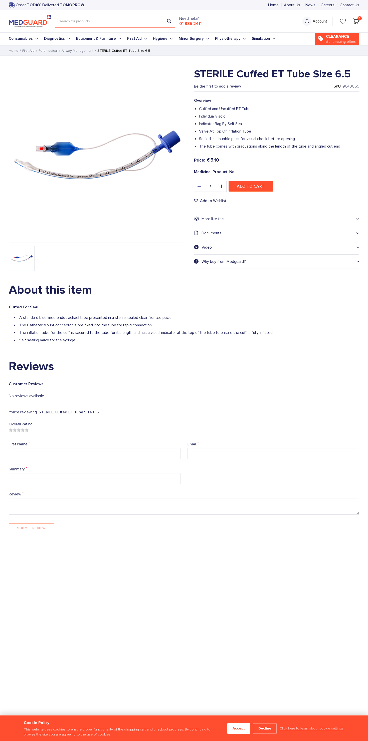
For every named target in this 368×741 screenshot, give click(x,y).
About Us (292, 5)
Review (16, 493)
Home (273, 5)
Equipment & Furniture (96, 39)
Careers (327, 5)
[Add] (222, 186)
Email (193, 443)
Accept (239, 728)
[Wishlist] (343, 21)
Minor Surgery (191, 39)
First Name (19, 443)
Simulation (261, 39)
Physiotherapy (228, 39)
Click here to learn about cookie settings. (312, 728)
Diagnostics (54, 39)
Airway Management (77, 51)
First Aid (134, 39)
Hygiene (160, 39)
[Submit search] (169, 21)
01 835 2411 (190, 23)
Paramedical (48, 51)
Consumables (21, 39)
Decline (264, 728)
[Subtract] (199, 186)
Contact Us (349, 5)
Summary (18, 468)
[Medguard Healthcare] (30, 21)
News (310, 5)
